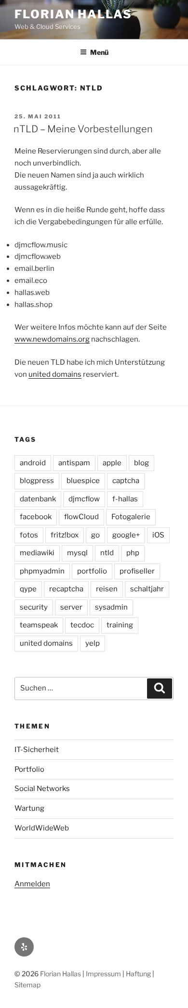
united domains (54, 374)
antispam (74, 463)
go (95, 535)
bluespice (83, 480)
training (120, 625)
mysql (77, 553)
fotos (29, 535)
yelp (92, 643)
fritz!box (65, 535)
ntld (107, 553)
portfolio (92, 571)
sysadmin (111, 607)
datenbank (38, 499)
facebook (36, 516)
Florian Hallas (73, 14)
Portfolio (29, 769)
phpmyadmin (42, 571)
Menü (99, 52)
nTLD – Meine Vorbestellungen (83, 129)
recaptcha (66, 589)
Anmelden (32, 884)
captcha (125, 480)
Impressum (103, 974)
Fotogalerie (130, 516)
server (71, 607)
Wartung (29, 808)
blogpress (37, 480)
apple (112, 463)
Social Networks (42, 788)
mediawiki (37, 553)
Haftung (138, 974)
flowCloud (81, 516)
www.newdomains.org (52, 339)
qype (28, 589)
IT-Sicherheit (36, 749)
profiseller (137, 571)
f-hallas (125, 499)
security (34, 607)
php (132, 553)
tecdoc (82, 625)
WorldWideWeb (41, 828)
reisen (107, 589)
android (33, 463)
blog (141, 463)
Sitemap (27, 985)
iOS (158, 535)
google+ (126, 535)
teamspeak (39, 625)
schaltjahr (147, 589)
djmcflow (84, 499)
